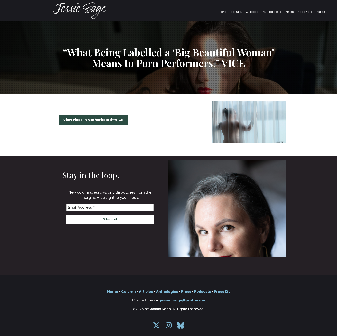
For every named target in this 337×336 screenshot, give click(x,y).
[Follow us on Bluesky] (180, 326)
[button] (110, 219)
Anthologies (272, 12)
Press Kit (323, 12)
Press (290, 12)
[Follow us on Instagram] (168, 326)
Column (236, 12)
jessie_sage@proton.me (182, 300)
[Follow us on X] (156, 326)
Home (223, 12)
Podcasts (305, 12)
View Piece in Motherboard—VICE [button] (93, 119)
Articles (252, 12)
